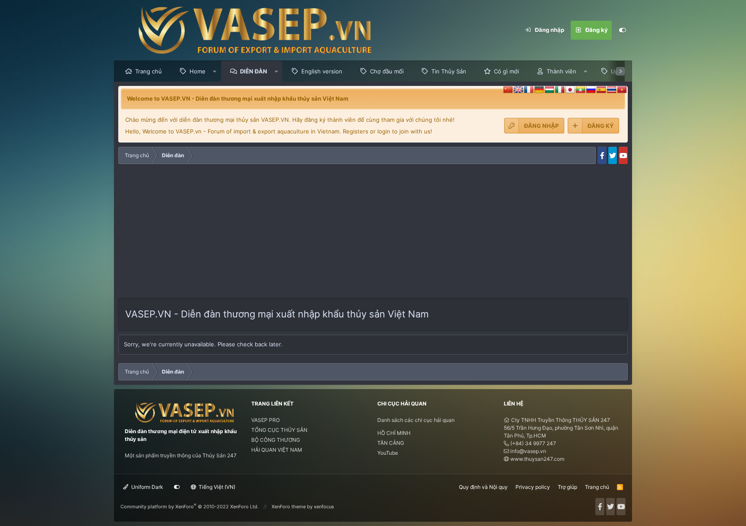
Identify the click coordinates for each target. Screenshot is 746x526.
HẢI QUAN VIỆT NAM (276, 450)
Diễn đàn (253, 71)
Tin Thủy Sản (448, 71)
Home (197, 71)
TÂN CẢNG (390, 443)
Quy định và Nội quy (483, 487)
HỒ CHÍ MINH (394, 433)
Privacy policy (532, 487)
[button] (215, 71)
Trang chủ (148, 71)
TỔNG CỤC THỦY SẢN (279, 430)
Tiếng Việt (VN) (216, 487)
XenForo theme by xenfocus (303, 507)
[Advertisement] (373, 233)
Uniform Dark (146, 487)
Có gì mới (506, 71)
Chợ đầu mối (387, 71)
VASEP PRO (265, 420)
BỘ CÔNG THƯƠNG (275, 440)
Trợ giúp (567, 487)
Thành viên (561, 71)
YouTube (387, 453)
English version (321, 71)
